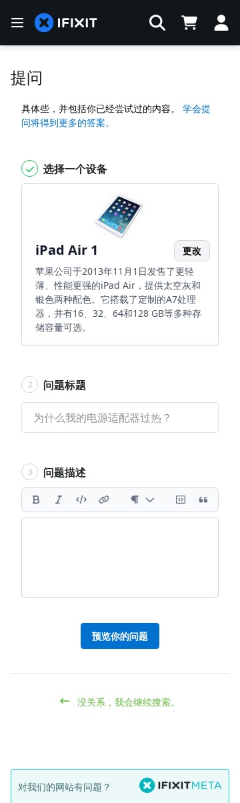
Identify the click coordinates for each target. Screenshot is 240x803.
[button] (157, 22)
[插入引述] (203, 499)
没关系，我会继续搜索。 (127, 702)
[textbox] (120, 558)
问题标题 (57, 384)
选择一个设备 (74, 168)
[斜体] (58, 499)
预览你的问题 (120, 636)
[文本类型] (142, 499)
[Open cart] (189, 22)
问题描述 (57, 472)
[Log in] (221, 22)
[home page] (66, 23)
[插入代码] (81, 499)
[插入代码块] (180, 499)
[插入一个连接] (104, 499)
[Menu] (17, 23)
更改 (192, 250)
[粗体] (36, 499)
